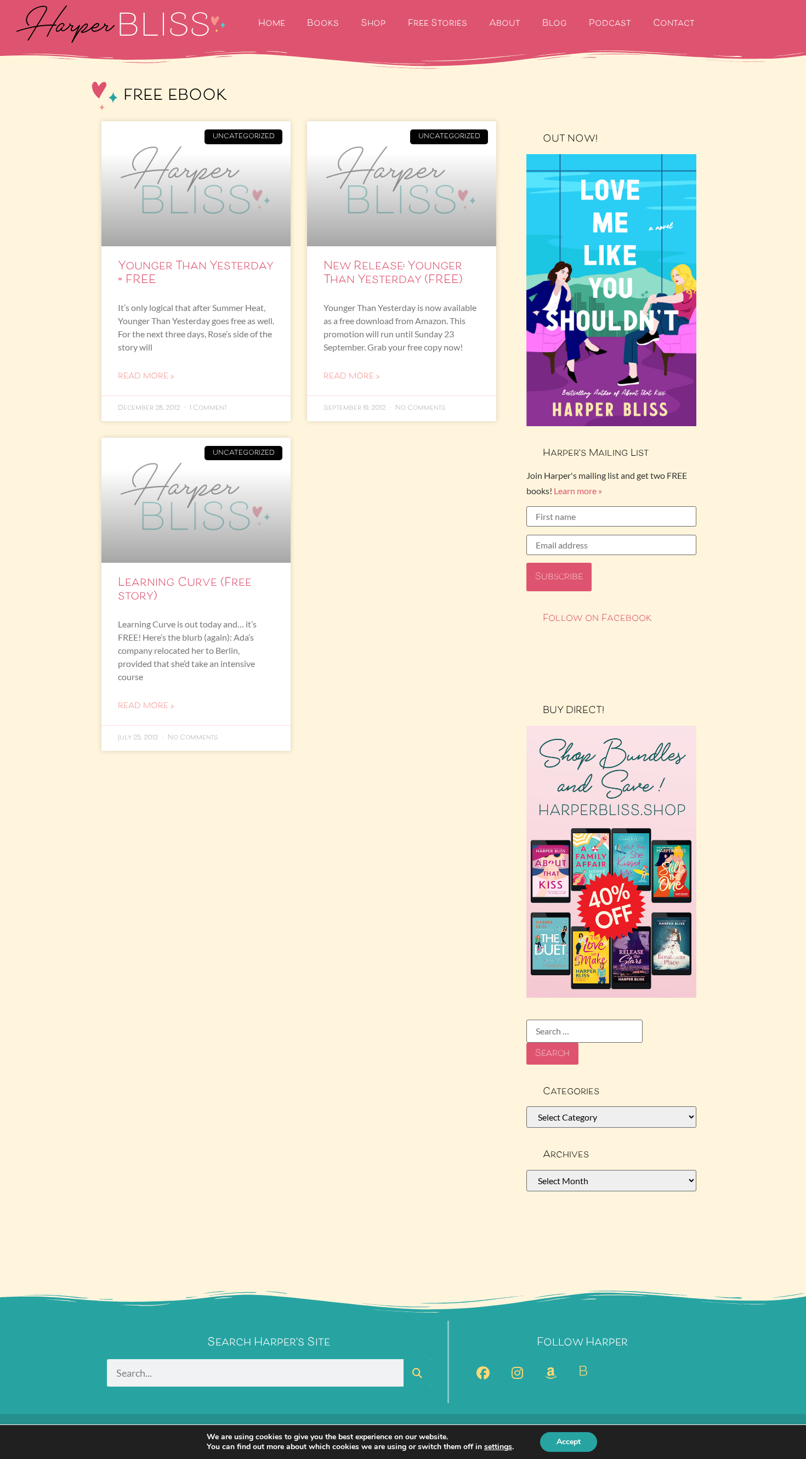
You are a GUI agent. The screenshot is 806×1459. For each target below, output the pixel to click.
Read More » (146, 376)
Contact (674, 23)
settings (498, 1447)
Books (323, 23)
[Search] (417, 1373)
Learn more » (578, 490)
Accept (569, 1442)
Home (271, 23)
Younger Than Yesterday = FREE (195, 273)
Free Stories (437, 23)
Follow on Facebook (597, 618)
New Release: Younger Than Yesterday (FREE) (393, 273)
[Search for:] (584, 1031)
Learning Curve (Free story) (185, 589)
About (504, 23)
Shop (373, 23)
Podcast (610, 23)
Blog (554, 23)
